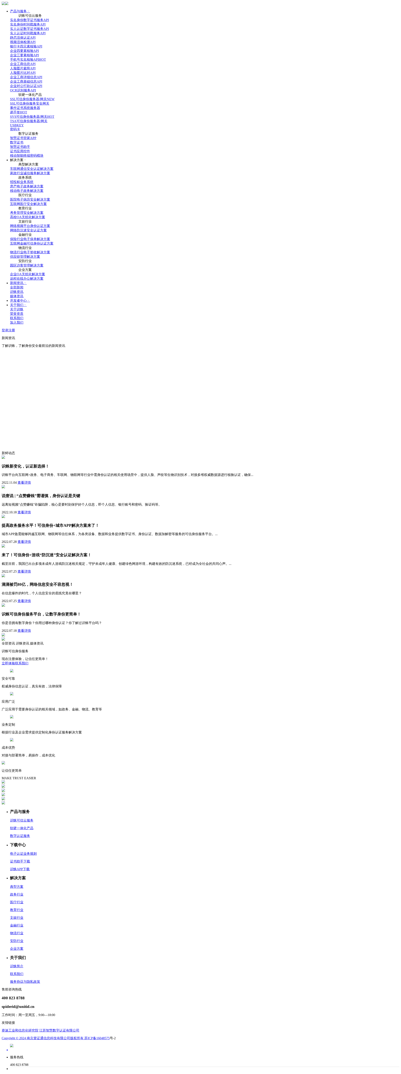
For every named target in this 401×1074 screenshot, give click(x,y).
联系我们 (16, 318)
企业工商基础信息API (26, 81)
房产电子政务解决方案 (26, 186)
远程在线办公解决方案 (26, 278)
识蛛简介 (16, 966)
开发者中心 (18, 300)
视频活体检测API (23, 42)
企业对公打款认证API (26, 86)
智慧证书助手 (20, 147)
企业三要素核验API (24, 55)
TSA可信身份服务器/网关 (28, 121)
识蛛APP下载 (20, 869)
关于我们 (16, 305)
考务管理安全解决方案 (26, 212)
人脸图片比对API (23, 72)
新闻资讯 (16, 283)
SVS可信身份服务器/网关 (32, 116)
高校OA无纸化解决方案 (27, 217)
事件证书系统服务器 (25, 108)
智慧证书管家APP (23, 138)
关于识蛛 (16, 309)
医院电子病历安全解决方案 (30, 199)
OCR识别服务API (23, 90)
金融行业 (16, 925)
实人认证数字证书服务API (29, 29)
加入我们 (16, 322)
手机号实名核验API (28, 59)
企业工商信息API (23, 64)
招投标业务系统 (21, 182)
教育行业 (16, 910)
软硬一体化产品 (21, 828)
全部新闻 (16, 287)
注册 (11, 330)
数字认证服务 (20, 836)
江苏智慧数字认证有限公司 (59, 1030)
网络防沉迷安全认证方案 (28, 230)
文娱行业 (16, 917)
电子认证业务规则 (23, 853)
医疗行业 (16, 902)
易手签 (18, 112)
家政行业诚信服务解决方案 (30, 173)
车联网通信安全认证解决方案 (31, 168)
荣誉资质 (16, 313)
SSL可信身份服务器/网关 (32, 99)
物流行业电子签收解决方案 (30, 252)
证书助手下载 (20, 861)
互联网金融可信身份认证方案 (31, 243)
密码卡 (15, 129)
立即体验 (8, 663)
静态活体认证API (23, 37)
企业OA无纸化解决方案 (27, 274)
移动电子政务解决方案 (26, 190)
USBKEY (17, 125)
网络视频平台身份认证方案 (30, 226)
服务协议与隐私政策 (25, 981)
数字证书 (16, 142)
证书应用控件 (20, 151)
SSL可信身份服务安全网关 (29, 103)
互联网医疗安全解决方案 (28, 204)
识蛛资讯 (16, 291)
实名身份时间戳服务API (28, 24)
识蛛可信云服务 (21, 820)
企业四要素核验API (24, 51)
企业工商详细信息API (26, 77)
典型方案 (16, 886)
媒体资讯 (16, 296)
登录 (5, 330)
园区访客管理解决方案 (26, 265)
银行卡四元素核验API (26, 46)
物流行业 (16, 933)
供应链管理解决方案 (25, 256)
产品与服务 (18, 11)
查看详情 (24, 482)
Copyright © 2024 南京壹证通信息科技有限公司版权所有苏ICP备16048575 (56, 1038)
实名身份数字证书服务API (29, 20)
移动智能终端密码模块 (26, 155)
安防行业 (16, 941)
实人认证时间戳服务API (28, 33)
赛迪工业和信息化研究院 (20, 1030)
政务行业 (16, 894)
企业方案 (16, 948)
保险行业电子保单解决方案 (30, 239)
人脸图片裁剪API (23, 68)
